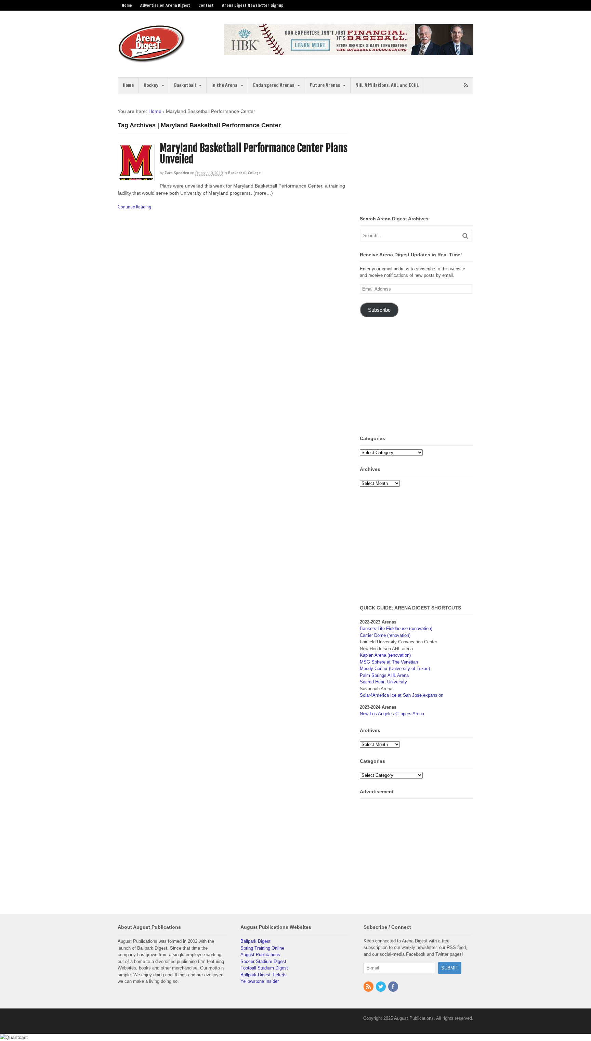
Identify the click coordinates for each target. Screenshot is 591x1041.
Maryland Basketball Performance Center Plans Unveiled (253, 154)
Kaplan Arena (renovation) (385, 655)
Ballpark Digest (255, 941)
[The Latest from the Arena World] (152, 60)
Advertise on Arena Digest (165, 5)
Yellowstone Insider (259, 981)
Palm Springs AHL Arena (384, 675)
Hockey (151, 85)
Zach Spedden (177, 172)
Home (127, 5)
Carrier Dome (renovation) (385, 635)
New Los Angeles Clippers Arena (392, 713)
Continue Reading (134, 207)
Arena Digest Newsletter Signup (253, 5)
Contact (206, 5)
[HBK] (348, 51)
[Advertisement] (417, 156)
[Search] (465, 235)
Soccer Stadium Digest (263, 961)
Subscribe (379, 310)
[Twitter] (381, 987)
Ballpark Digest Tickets (263, 974)
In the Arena (224, 85)
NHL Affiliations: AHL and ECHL (387, 85)
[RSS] (369, 987)
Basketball (185, 85)
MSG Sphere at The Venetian (389, 662)
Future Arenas (325, 85)
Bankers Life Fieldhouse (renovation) (396, 628)
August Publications (260, 954)
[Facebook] (393, 987)
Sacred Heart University (383, 681)
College (254, 172)
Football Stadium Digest (264, 968)
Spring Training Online (262, 948)
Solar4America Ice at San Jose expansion (401, 695)
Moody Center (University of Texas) (395, 668)
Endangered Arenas (273, 85)
